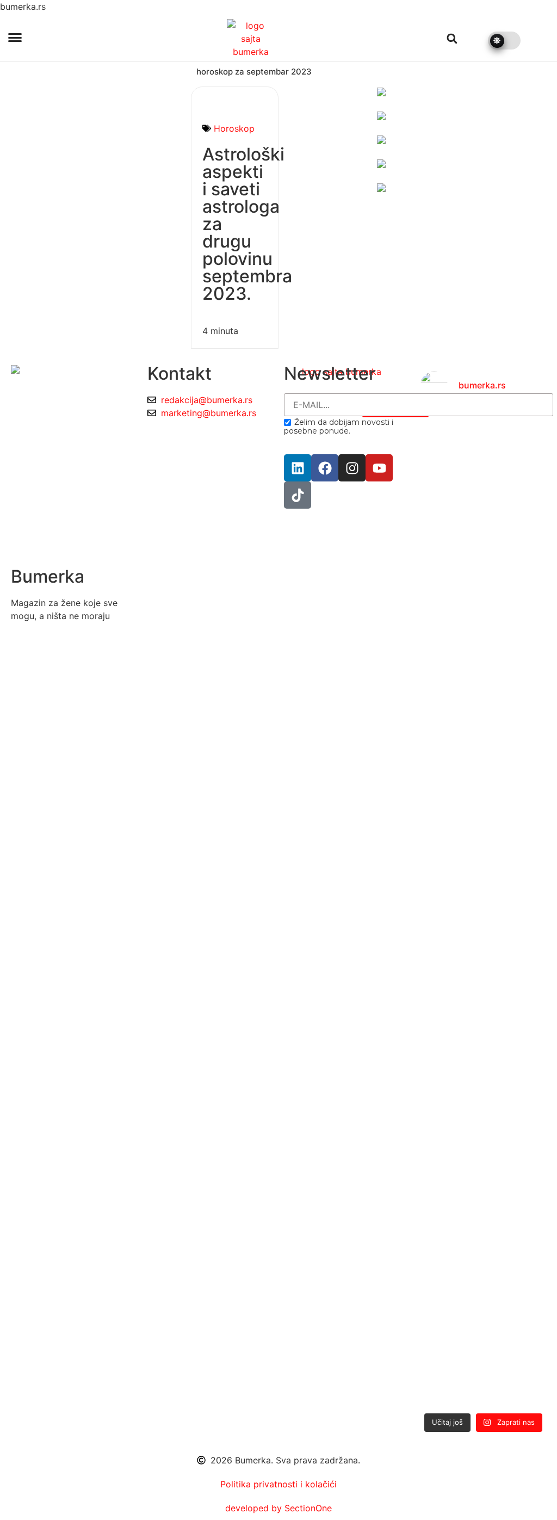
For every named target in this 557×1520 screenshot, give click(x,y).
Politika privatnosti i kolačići (278, 1484)
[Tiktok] (297, 495)
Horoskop (234, 128)
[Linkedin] (297, 467)
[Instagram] (352, 467)
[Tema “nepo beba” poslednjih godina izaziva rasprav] (439, 862)
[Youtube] (379, 467)
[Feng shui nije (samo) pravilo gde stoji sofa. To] (483, 725)
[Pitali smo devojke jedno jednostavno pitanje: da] (527, 908)
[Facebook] (324, 467)
